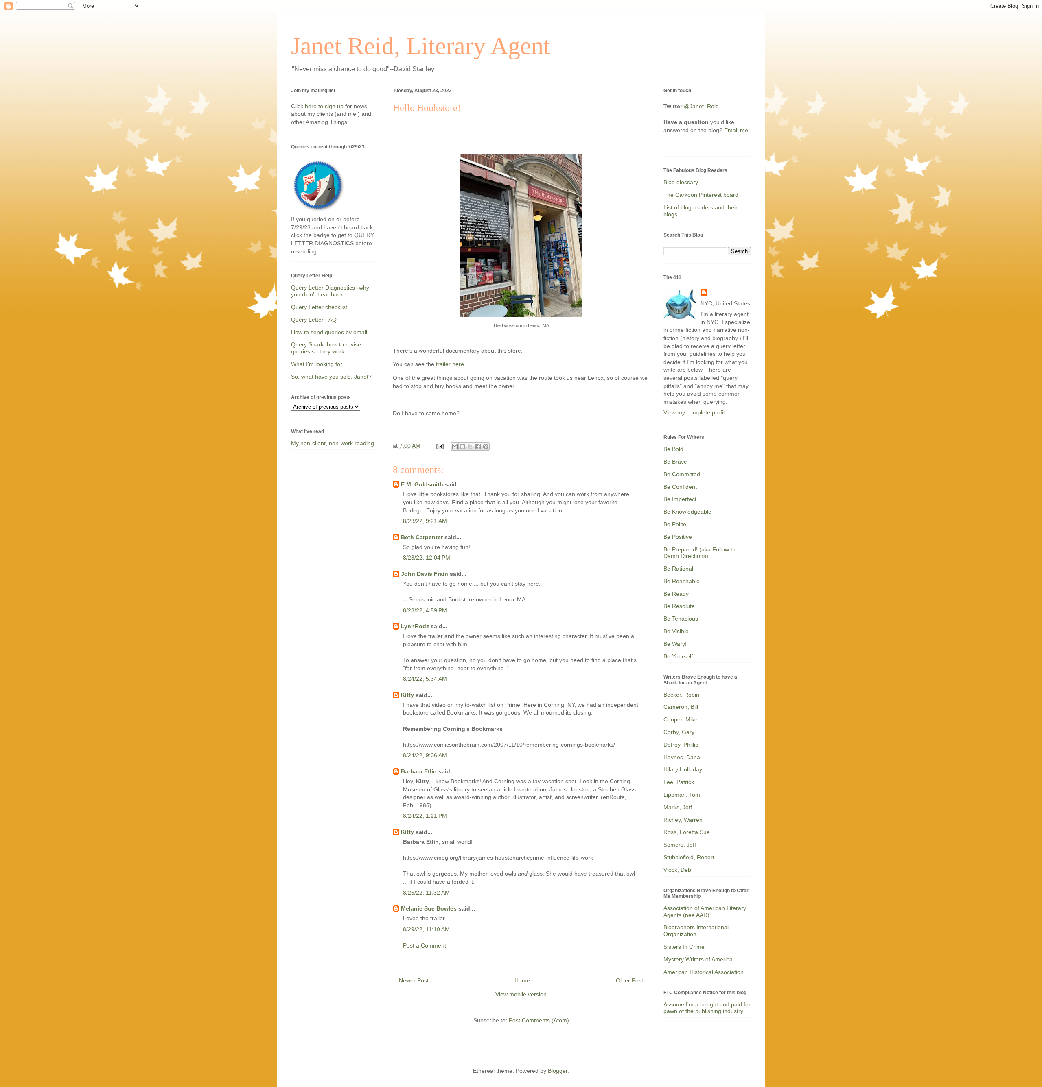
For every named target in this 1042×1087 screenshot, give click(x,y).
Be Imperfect (679, 499)
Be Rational (678, 568)
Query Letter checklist (319, 307)
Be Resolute (679, 606)
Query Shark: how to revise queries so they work (326, 348)
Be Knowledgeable (687, 511)
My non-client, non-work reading (332, 443)
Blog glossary (680, 182)
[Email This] (455, 446)
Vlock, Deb (677, 870)
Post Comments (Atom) (539, 1020)
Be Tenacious (680, 618)
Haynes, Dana (681, 757)
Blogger (557, 1070)
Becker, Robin (681, 694)
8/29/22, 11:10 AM (426, 929)
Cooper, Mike (680, 719)
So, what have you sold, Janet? (331, 376)
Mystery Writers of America (698, 959)
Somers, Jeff (679, 844)
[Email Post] (439, 445)
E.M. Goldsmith (422, 484)
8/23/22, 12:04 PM (426, 557)
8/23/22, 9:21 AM (425, 521)
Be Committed (681, 474)
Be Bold (673, 449)
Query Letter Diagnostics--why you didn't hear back (330, 291)
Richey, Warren (683, 820)
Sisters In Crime (684, 946)
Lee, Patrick (678, 782)
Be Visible (676, 631)
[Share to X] (470, 446)
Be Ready (676, 593)
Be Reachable (681, 581)
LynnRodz (415, 626)
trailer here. (450, 364)
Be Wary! (675, 643)
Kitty (407, 695)
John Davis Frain (424, 574)
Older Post (629, 980)
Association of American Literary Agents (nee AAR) (704, 911)
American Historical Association (703, 972)
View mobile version (521, 994)
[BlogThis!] (462, 446)
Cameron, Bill (680, 707)
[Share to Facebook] (478, 446)
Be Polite (674, 524)
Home (522, 980)
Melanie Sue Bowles (429, 908)
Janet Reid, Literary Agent (420, 46)
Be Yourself (678, 656)
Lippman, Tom (681, 794)
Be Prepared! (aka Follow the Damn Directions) (701, 553)
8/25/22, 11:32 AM (426, 892)
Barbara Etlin (419, 771)
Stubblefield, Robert (688, 857)
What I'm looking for (316, 364)
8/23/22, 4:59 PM (425, 610)
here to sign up (325, 106)
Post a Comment (424, 945)
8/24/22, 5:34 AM (425, 678)
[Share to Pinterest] (486, 446)
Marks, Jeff (677, 807)
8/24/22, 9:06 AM (425, 755)
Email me (736, 130)
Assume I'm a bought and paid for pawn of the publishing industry (707, 1008)
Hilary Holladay (682, 769)
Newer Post (414, 980)
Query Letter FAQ (314, 319)
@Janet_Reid (701, 106)
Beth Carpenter (422, 537)
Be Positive (677, 537)
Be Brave (675, 461)
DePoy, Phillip (680, 744)
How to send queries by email (329, 332)
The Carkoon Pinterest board (700, 195)
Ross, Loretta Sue (686, 832)
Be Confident (680, 487)
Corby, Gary (678, 732)
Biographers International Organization (696, 930)
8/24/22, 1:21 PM (425, 816)
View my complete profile (695, 412)
